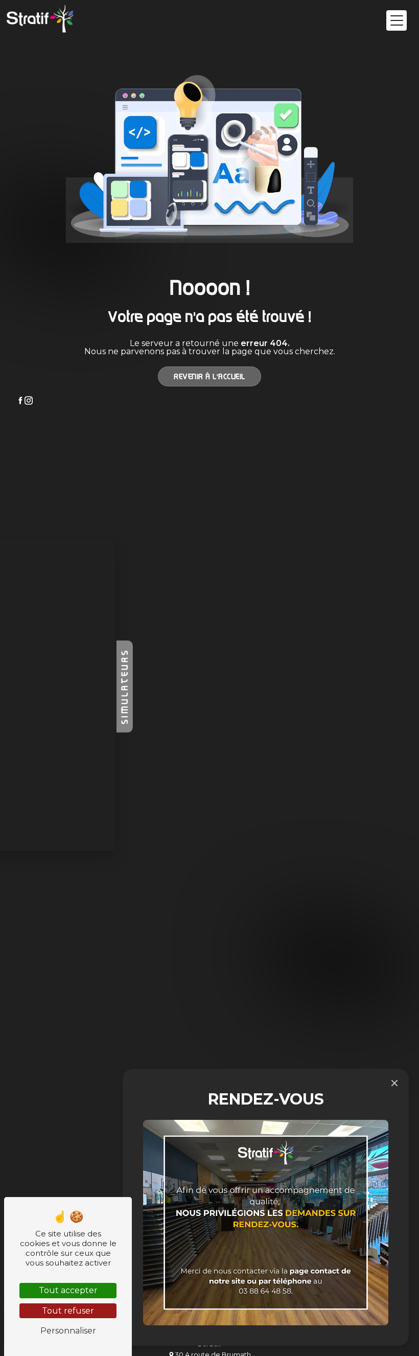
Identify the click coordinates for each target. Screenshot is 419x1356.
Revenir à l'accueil (209, 376)
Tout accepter (68, 1290)
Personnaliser (68, 1331)
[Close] (394, 1083)
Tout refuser (68, 1311)
